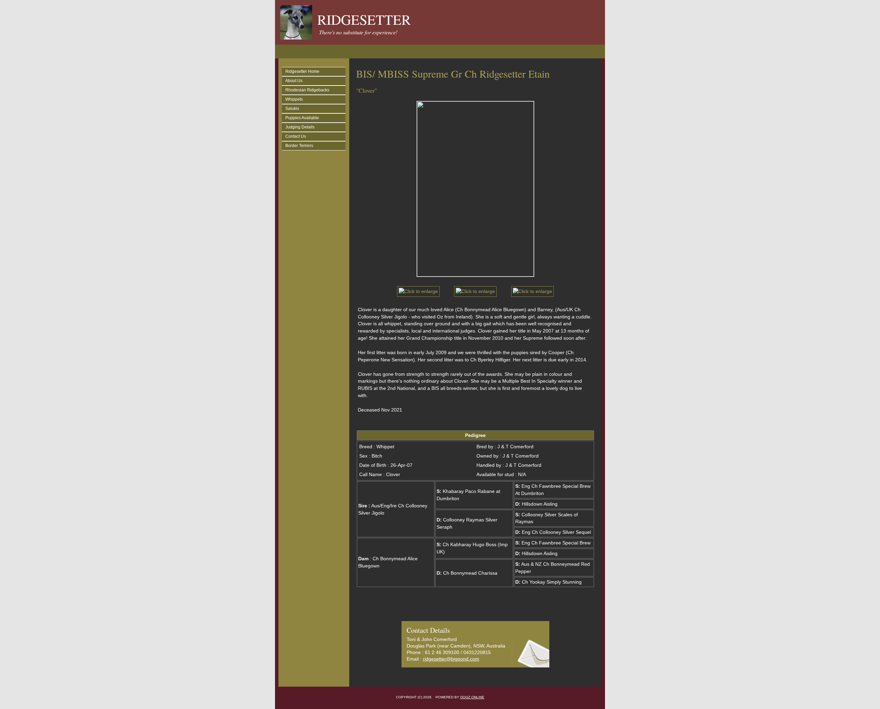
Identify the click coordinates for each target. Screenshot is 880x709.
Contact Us (295, 136)
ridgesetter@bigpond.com (451, 659)
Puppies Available (302, 117)
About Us (293, 80)
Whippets (294, 99)
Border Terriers (299, 145)
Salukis (292, 108)
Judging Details (300, 127)
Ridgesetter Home (302, 71)
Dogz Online (472, 697)
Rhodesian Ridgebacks (307, 90)
